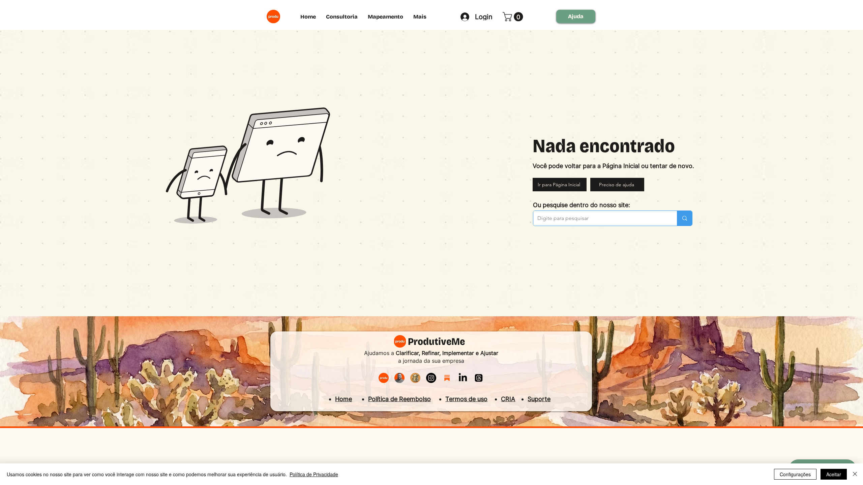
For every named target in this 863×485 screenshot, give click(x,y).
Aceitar (833, 474)
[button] (514, 16)
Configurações (795, 474)
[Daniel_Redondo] (399, 378)
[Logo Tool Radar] (415, 378)
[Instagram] (431, 378)
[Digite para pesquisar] (684, 218)
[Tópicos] (479, 378)
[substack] (447, 378)
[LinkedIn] (463, 378)
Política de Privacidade (314, 474)
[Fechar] (855, 474)
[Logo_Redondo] (384, 378)
